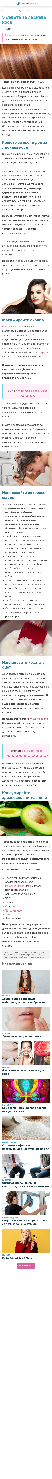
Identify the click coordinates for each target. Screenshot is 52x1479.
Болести (6, 1180)
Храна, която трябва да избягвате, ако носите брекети (23, 1000)
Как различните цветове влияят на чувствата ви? (24, 1109)
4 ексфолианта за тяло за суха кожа (23, 1072)
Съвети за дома (10, 1218)
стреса (44, 352)
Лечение (6, 1033)
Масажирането (11, 326)
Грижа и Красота (26, 11)
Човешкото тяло (10, 1143)
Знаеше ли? (7, 1105)
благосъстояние (9, 11)
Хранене (6, 996)
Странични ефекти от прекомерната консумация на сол (25, 1147)
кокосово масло (14, 886)
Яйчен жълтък (13, 910)
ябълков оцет (38, 718)
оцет (38, 678)
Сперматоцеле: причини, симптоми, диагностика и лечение (25, 1184)
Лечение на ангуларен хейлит (22, 1036)
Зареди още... (26, 1266)
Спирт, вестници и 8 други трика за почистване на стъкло (24, 1222)
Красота (6, 1067)
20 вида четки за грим (17, 1258)
